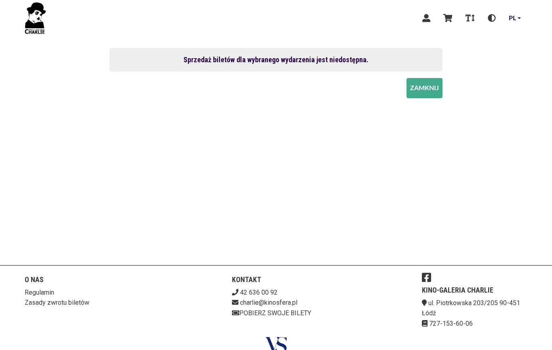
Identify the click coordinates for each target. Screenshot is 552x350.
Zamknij (424, 88)
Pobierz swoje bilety (275, 313)
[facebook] (426, 277)
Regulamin (39, 292)
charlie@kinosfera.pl (268, 302)
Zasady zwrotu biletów (57, 302)
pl (512, 18)
